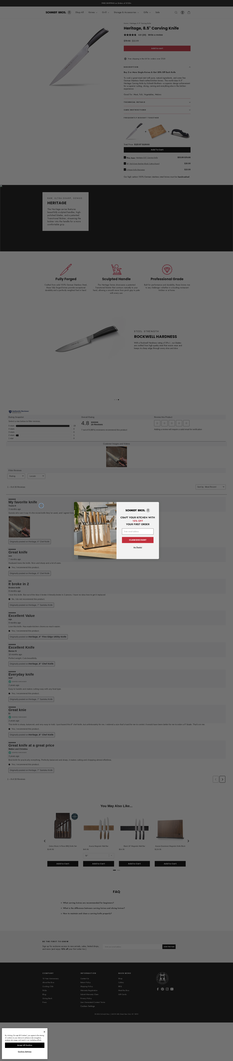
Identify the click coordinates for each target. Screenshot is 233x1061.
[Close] (44, 1031)
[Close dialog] (41, 505)
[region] (24, 1043)
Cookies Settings (25, 1051)
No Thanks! (137, 547)
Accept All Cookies (24, 1045)
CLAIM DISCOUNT (137, 540)
